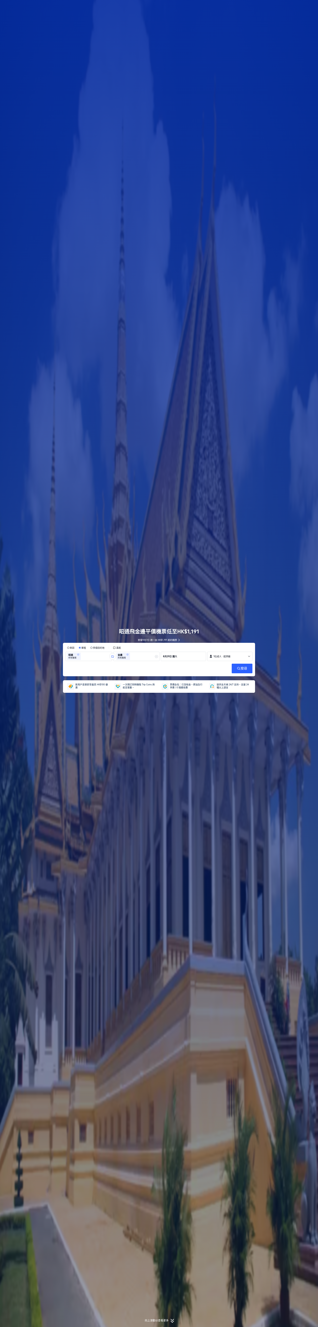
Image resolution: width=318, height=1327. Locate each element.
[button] (296, 5)
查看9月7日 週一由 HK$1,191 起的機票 (157, 640)
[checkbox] (116, 647)
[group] (89, 656)
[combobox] (82, 656)
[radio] (71, 647)
